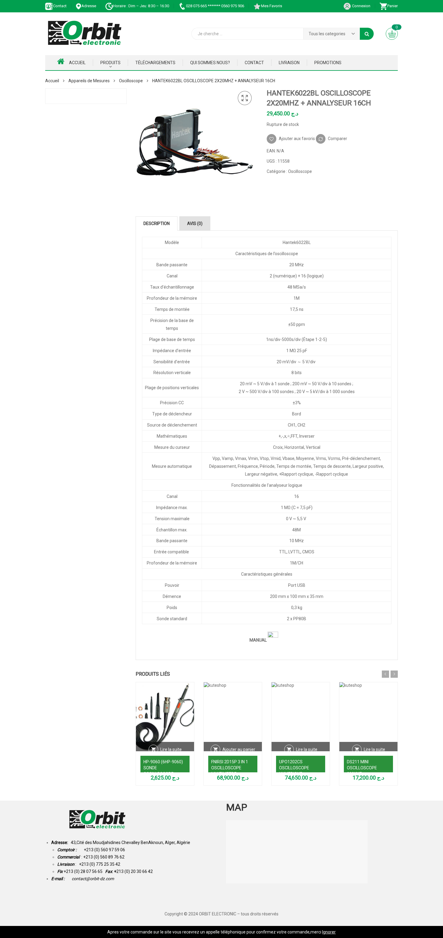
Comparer (337, 138)
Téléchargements (155, 62)
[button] (245, 98)
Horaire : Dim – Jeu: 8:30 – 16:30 (141, 6)
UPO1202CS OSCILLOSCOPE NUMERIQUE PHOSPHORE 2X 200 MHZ (298, 773)
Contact (60, 6)
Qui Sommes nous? (210, 62)
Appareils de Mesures (89, 80)
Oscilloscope (131, 80)
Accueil (77, 62)
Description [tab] (156, 223)
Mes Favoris (271, 6)
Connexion (360, 6)
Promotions (327, 62)
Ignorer (329, 932)
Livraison (289, 62)
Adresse (88, 6)
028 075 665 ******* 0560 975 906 (215, 6)
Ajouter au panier (238, 749)
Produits (110, 62)
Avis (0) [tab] (195, 223)
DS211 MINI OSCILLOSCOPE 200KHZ (362, 767)
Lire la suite (171, 749)
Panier (392, 6)
